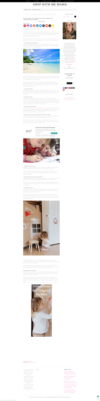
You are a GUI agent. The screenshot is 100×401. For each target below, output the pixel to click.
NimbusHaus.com (51, 28)
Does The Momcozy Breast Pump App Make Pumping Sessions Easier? (70, 373)
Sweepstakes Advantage (69, 99)
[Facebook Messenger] (40, 25)
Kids (35, 362)
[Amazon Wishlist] (52, 25)
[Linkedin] (37, 25)
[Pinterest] (24, 25)
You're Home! (27, 14)
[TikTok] (74, 88)
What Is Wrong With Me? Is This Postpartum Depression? (70, 378)
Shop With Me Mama (50, 4)
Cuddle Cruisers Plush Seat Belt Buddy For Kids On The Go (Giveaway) (70, 391)
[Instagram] (27, 25)
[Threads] (49, 25)
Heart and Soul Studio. (66, 397)
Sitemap (37, 369)
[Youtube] (46, 25)
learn (51, 266)
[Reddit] (34, 25)
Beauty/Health (31, 362)
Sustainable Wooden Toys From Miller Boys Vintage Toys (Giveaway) (70, 386)
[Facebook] (31, 25)
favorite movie (38, 107)
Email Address (69, 78)
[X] (43, 25)
